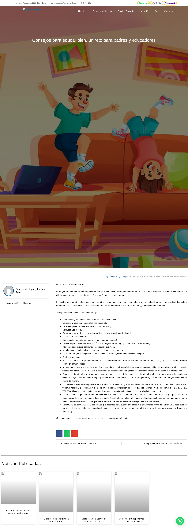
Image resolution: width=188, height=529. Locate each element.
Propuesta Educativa (102, 11)
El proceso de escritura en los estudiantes (56, 520)
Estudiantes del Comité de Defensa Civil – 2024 (94, 520)
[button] (59, 433)
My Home (110, 276)
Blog (157, 11)
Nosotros (82, 11)
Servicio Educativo (126, 11)
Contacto (168, 11)
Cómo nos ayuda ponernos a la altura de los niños (131, 520)
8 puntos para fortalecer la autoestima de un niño (18, 512)
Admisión (145, 11)
